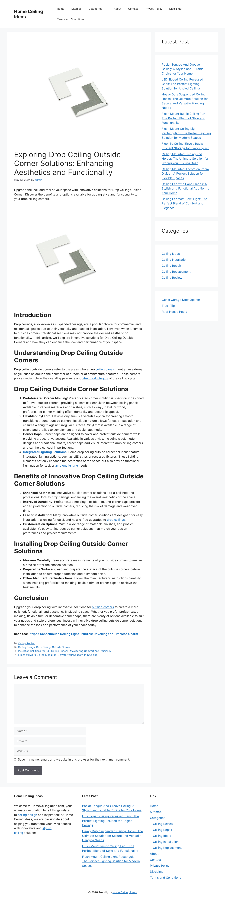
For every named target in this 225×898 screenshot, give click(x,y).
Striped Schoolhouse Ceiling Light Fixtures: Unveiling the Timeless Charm (83, 634)
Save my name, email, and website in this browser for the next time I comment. (74, 759)
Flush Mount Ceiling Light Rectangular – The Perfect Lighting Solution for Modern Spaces (186, 133)
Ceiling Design (26, 647)
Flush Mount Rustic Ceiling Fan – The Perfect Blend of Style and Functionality (185, 118)
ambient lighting (66, 465)
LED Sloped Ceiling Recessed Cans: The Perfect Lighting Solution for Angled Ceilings (182, 84)
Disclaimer (175, 8)
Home (60, 8)
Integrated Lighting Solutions (45, 452)
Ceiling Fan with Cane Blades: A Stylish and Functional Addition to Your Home (185, 188)
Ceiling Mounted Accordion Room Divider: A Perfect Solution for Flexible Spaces (185, 173)
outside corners (103, 607)
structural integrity (95, 378)
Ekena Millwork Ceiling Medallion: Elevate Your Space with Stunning (57, 654)
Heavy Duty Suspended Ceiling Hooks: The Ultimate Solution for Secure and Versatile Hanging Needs (112, 835)
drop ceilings (116, 519)
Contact (133, 8)
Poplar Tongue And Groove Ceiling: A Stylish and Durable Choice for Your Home (183, 69)
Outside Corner (61, 647)
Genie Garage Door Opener (181, 300)
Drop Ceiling (43, 647)
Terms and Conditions (70, 19)
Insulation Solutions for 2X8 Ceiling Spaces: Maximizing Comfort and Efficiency (64, 650)
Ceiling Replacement (176, 271)
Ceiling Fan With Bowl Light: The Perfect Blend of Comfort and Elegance (184, 203)
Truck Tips (169, 305)
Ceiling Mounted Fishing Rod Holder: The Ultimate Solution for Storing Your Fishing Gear (185, 158)
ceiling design (27, 815)
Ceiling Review (26, 643)
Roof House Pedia (174, 311)
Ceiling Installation (174, 259)
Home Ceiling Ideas (124, 892)
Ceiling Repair (171, 265)
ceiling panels (105, 369)
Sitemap (76, 8)
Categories (95, 8)
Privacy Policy (153, 8)
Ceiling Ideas (171, 253)
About (117, 8)
